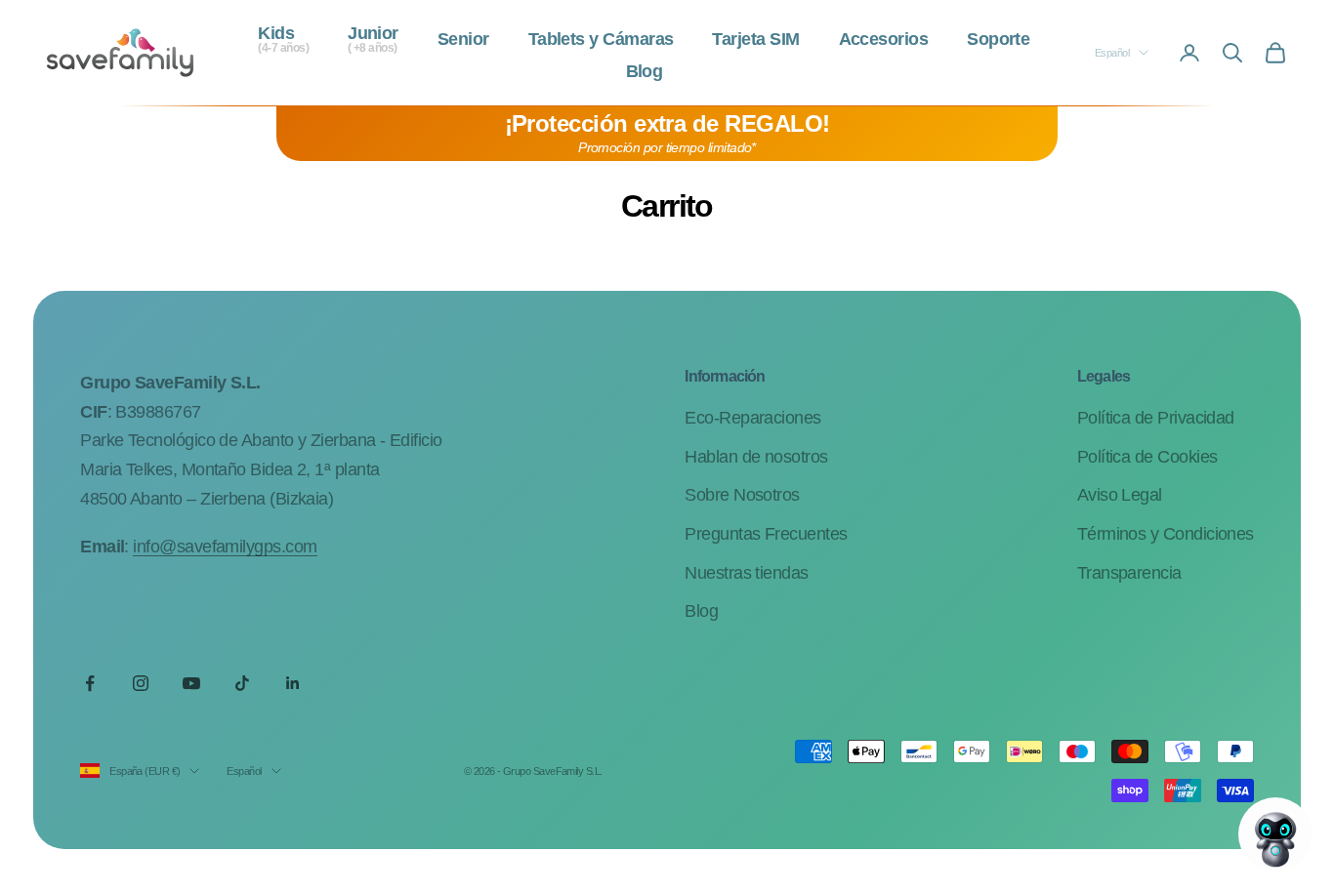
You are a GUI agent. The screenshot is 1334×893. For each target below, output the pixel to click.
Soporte (998, 40)
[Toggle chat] (1275, 834)
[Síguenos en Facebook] (90, 683)
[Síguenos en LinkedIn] (293, 683)
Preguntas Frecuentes (766, 534)
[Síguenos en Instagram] (140, 683)
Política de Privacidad (1155, 417)
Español (1112, 53)
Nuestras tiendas (746, 573)
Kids (283, 40)
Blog (644, 72)
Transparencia (1129, 573)
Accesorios (884, 40)
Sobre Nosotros (742, 495)
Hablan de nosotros (756, 457)
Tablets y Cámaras (601, 40)
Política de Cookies (1147, 457)
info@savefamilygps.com (224, 546)
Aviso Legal (1119, 495)
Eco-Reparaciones (752, 417)
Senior (463, 40)
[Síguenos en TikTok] (242, 683)
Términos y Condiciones (1165, 534)
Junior (373, 40)
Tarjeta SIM (755, 40)
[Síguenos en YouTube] (191, 683)
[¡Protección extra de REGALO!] (667, 133)
